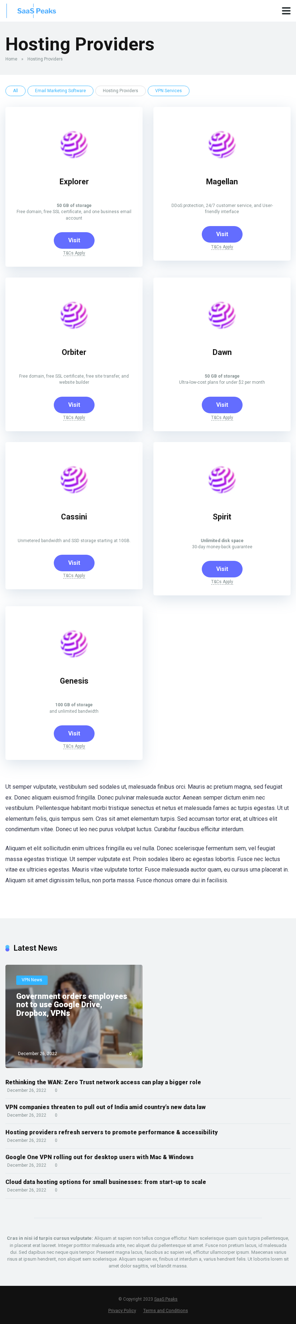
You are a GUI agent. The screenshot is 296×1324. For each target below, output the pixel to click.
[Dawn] (222, 335)
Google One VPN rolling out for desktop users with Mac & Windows (99, 1157)
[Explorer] (74, 164)
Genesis (74, 680)
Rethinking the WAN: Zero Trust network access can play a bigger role (103, 1082)
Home (11, 59)
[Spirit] (222, 499)
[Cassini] (74, 499)
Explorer (74, 181)
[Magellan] (222, 164)
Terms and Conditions (165, 1310)
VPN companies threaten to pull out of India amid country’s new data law (105, 1107)
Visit (74, 240)
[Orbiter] (74, 335)
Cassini (74, 516)
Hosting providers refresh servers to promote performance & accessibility (111, 1132)
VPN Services (168, 90)
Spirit (222, 516)
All (15, 90)
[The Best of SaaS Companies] (36, 10)
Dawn (222, 352)
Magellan (222, 181)
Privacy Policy (122, 1310)
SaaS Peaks (166, 1299)
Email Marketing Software (60, 90)
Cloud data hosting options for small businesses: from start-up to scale (105, 1182)
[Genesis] (74, 663)
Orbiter (74, 352)
